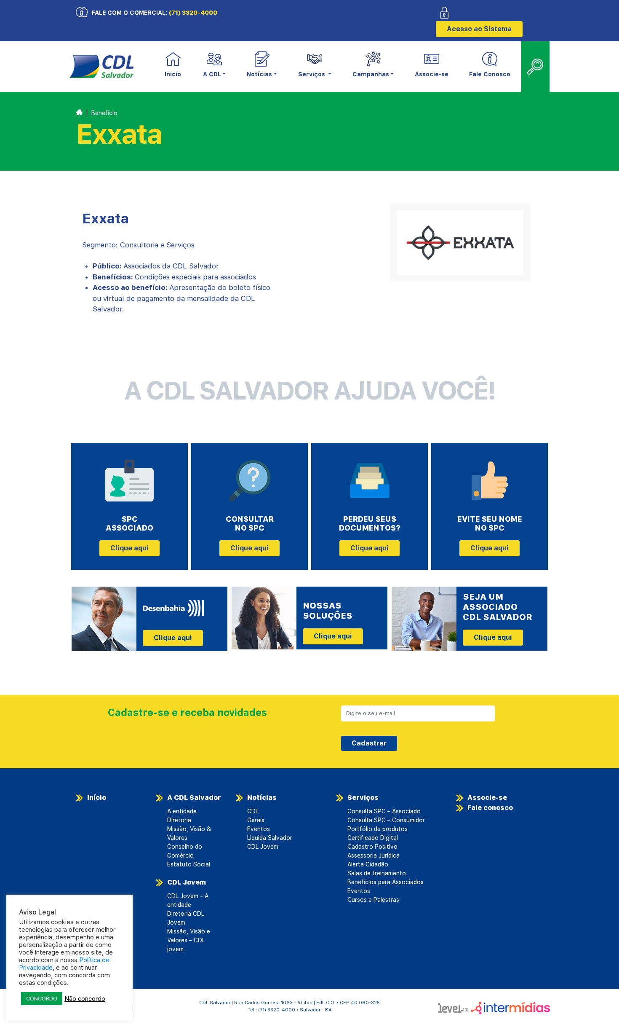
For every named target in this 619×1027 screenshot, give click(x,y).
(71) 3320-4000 (193, 12)
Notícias (262, 798)
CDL (253, 811)
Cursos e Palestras (373, 899)
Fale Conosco (489, 74)
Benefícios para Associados (385, 882)
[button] (214, 66)
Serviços (363, 798)
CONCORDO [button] (41, 998)
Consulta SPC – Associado (384, 811)
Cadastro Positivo (372, 846)
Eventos (258, 829)
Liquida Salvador (269, 837)
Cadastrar (369, 743)
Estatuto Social (188, 864)
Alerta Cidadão (367, 864)
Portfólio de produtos (377, 829)
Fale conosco (490, 808)
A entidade (182, 811)
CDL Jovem (186, 882)
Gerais (255, 820)
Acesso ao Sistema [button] (479, 29)
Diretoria (179, 820)
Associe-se (431, 74)
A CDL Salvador (194, 798)
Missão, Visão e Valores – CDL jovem (188, 940)
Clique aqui (129, 548)
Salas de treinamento (376, 873)
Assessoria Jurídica (373, 855)
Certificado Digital (372, 837)
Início (96, 798)
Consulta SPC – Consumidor (386, 820)
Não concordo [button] (84, 999)
